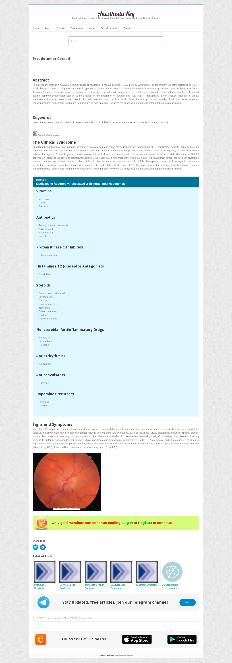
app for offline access (116, 656)
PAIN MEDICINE (70, 618)
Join (187, 602)
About (92, 28)
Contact (127, 28)
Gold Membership (109, 28)
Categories (77, 28)
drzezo (57, 618)
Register (61, 28)
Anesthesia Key (116, 14)
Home (37, 28)
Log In (48, 28)
